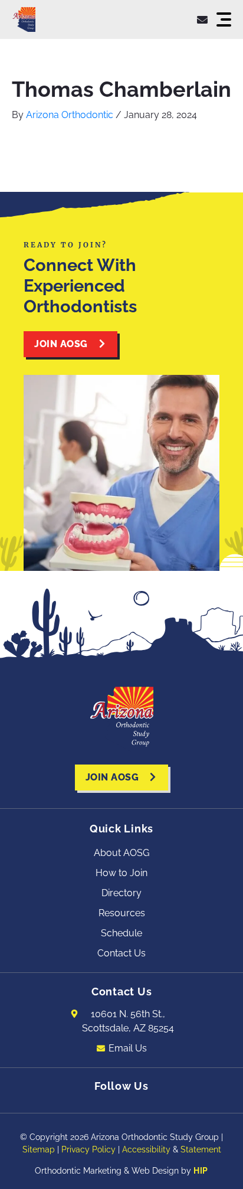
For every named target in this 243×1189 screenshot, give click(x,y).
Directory (121, 893)
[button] (223, 19)
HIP (200, 1170)
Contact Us (121, 953)
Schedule (121, 933)
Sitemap (38, 1149)
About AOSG (121, 852)
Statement (200, 1149)
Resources (121, 913)
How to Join (121, 872)
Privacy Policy (88, 1149)
